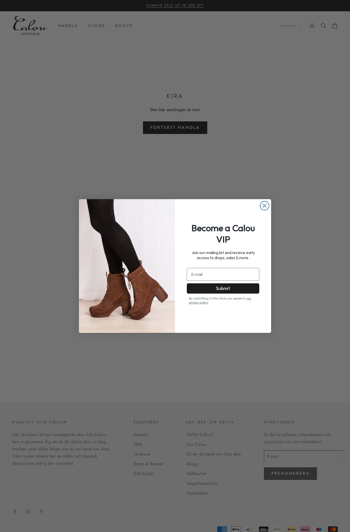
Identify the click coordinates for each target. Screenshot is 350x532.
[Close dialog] (264, 205)
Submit (223, 288)
